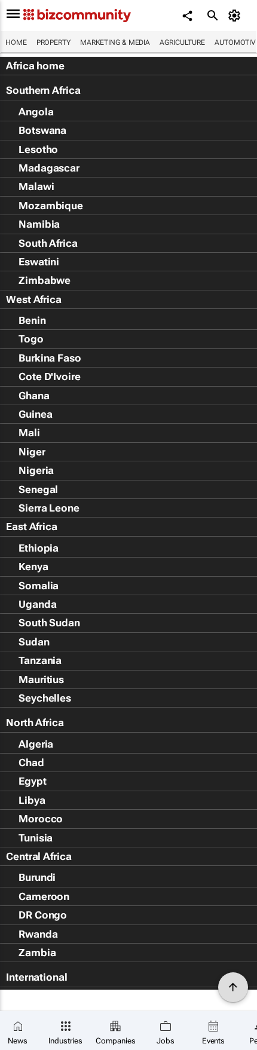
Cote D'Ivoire (50, 376)
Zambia (37, 953)
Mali (29, 433)
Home (16, 42)
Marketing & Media (115, 42)
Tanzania (40, 660)
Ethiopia (39, 548)
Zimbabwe (45, 280)
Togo (31, 339)
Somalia (39, 586)
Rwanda (38, 934)
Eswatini (39, 262)
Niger (32, 452)
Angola (36, 112)
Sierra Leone (49, 508)
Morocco (41, 819)
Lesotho (38, 149)
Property (53, 42)
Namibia (39, 224)
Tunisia (36, 838)
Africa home (35, 66)
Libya (32, 800)
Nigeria (36, 470)
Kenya (33, 567)
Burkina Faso (50, 358)
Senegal (38, 489)
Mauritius (41, 679)
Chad (31, 763)
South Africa (48, 243)
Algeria (36, 744)
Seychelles (45, 698)
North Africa (35, 722)
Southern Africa (43, 90)
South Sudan (49, 623)
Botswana (42, 130)
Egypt (33, 781)
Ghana (34, 396)
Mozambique (51, 206)
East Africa (31, 526)
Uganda (37, 604)
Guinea (35, 414)
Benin (32, 320)
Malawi (36, 186)
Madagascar (49, 168)
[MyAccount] (236, 16)
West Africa (34, 299)
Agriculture (182, 42)
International (37, 977)
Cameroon (44, 896)
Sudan (34, 642)
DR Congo (43, 915)
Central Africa (39, 856)
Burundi (37, 877)
